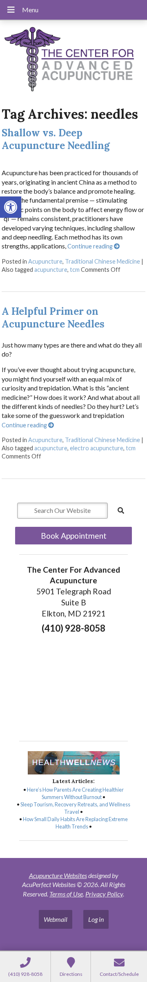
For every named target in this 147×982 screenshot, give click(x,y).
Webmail (55, 919)
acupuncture (50, 269)
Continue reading (90, 246)
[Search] (121, 510)
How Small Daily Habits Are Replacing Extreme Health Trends (75, 823)
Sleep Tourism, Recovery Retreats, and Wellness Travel (75, 808)
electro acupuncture (96, 448)
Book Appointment (74, 535)
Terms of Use (66, 894)
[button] (10, 207)
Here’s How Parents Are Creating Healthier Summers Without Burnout (75, 793)
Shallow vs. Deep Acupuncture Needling (56, 139)
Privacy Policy (104, 894)
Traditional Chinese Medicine (102, 261)
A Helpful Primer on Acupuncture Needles (53, 317)
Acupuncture (45, 261)
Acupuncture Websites (58, 875)
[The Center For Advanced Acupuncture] (73, 60)
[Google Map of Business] (73, 684)
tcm (75, 269)
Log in (96, 919)
